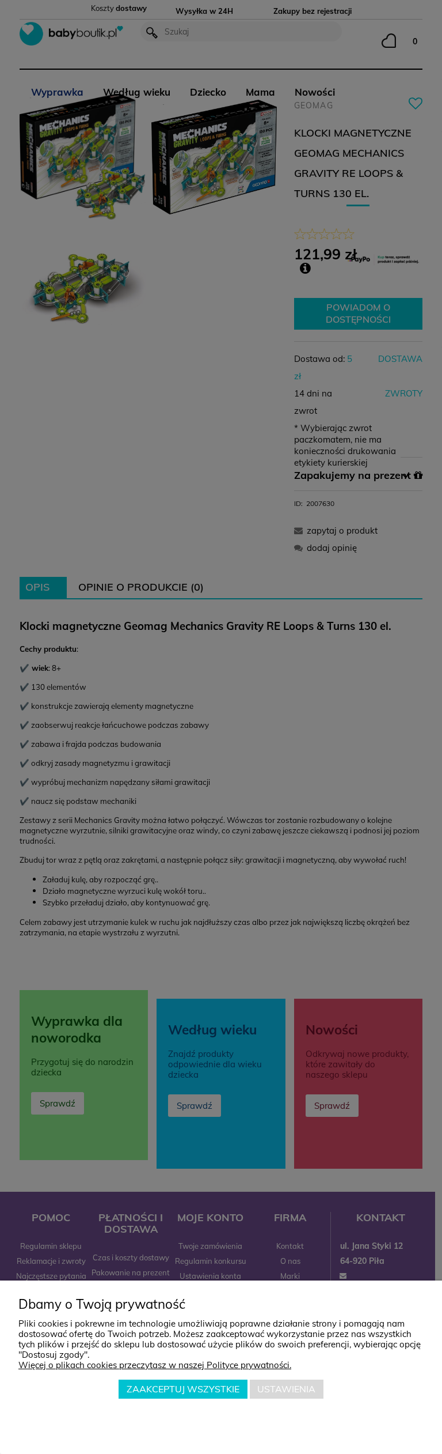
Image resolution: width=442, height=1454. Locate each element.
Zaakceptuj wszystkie (183, 1389)
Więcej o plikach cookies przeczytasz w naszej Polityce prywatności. (154, 1364)
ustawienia (286, 1389)
